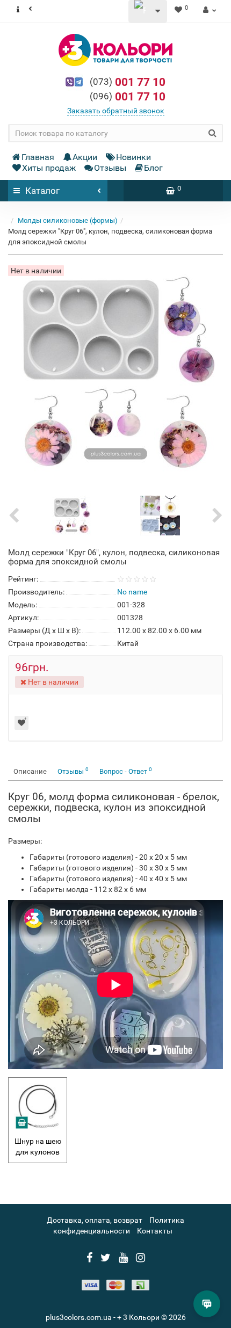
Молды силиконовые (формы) (68, 220)
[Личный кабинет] (208, 9)
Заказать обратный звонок (115, 110)
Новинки (133, 157)
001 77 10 (127, 82)
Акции (85, 157)
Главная (37, 157)
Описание (30, 771)
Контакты (154, 1231)
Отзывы (110, 168)
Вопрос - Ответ (125, 770)
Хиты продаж (49, 168)
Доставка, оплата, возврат (94, 1220)
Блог (153, 168)
